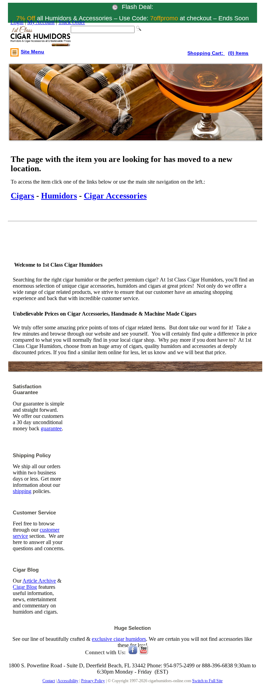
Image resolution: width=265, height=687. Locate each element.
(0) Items (238, 53)
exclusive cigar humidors (119, 639)
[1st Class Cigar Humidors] (40, 36)
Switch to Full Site (207, 680)
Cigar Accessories (115, 195)
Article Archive (39, 581)
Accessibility (67, 680)
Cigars (22, 195)
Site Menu (32, 51)
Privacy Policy (93, 680)
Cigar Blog (25, 587)
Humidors (59, 195)
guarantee (51, 428)
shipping (22, 491)
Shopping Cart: (206, 53)
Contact (48, 680)
